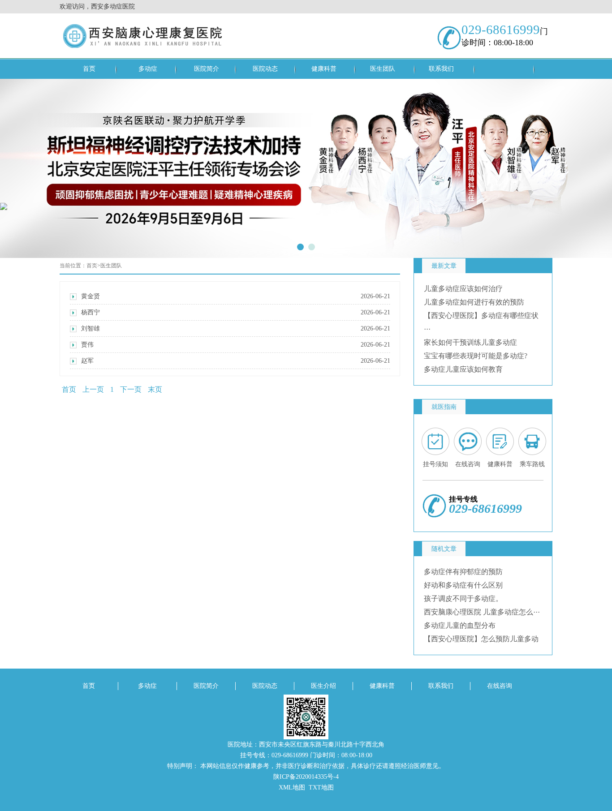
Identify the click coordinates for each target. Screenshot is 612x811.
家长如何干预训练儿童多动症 (470, 342)
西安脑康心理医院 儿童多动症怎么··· (482, 612)
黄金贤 (235, 296)
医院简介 (206, 68)
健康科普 (323, 68)
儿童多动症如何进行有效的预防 (474, 302)
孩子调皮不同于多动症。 (463, 598)
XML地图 (292, 787)
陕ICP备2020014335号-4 (306, 776)
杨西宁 (235, 312)
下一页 (131, 389)
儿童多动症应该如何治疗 (463, 288)
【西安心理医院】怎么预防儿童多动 (481, 639)
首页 (89, 68)
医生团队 (382, 68)
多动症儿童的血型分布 (460, 625)
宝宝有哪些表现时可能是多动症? (475, 356)
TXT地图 (321, 787)
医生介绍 (323, 685)
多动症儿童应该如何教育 (463, 369)
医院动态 (265, 68)
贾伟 (235, 344)
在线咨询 (499, 685)
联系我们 (441, 68)
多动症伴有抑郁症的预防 (463, 571)
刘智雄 (235, 328)
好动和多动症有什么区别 (463, 585)
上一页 (93, 389)
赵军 (235, 360)
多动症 (147, 68)
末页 (155, 389)
